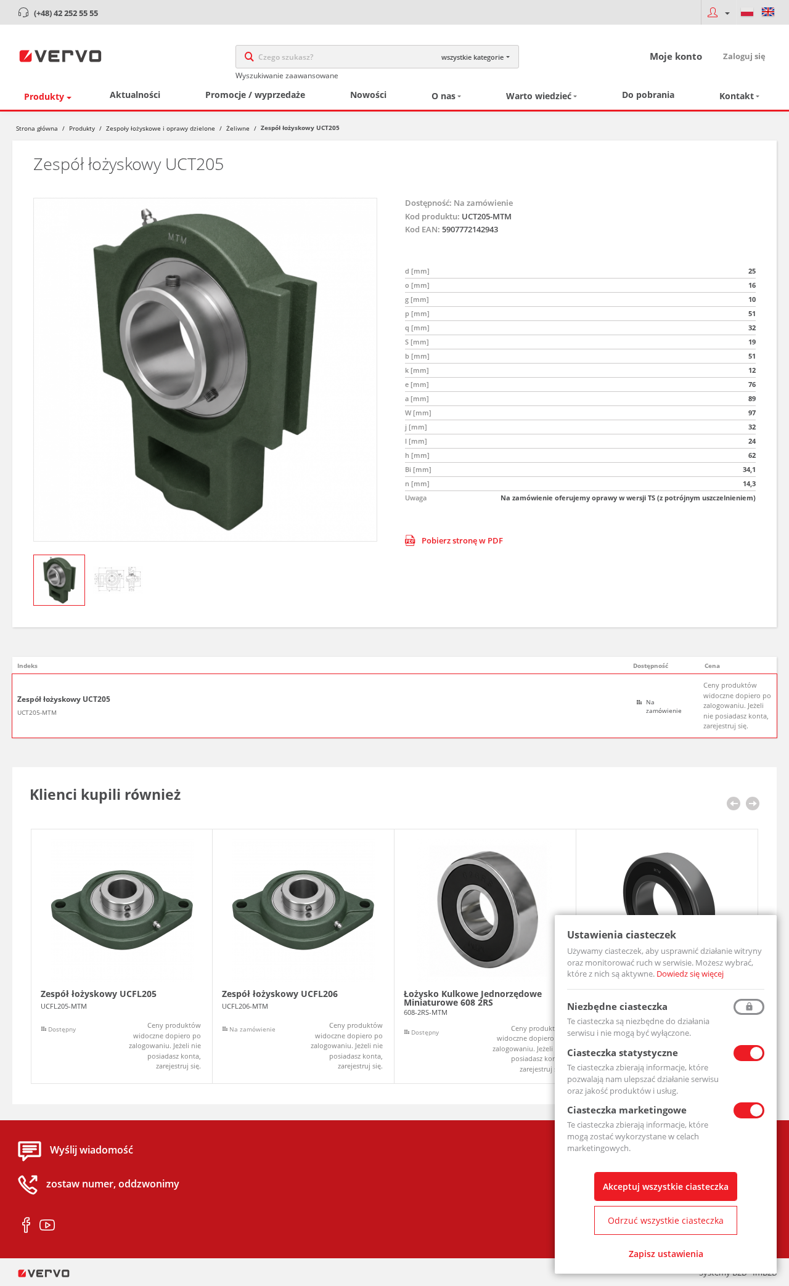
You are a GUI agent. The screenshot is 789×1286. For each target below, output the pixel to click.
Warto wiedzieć (538, 96)
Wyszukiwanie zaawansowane (286, 75)
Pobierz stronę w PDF (462, 540)
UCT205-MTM (37, 712)
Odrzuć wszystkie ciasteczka (666, 1220)
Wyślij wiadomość (91, 1150)
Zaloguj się (744, 56)
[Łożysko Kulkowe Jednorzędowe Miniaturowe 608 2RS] (485, 956)
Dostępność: (428, 202)
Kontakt (736, 96)
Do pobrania (648, 94)
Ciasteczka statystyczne (622, 1052)
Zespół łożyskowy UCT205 (63, 699)
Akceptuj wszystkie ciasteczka (666, 1186)
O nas (443, 96)
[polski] (747, 12)
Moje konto (676, 56)
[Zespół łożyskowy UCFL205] (121, 956)
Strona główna (37, 128)
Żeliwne (238, 128)
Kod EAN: (422, 229)
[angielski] (768, 12)
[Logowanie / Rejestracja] (718, 12)
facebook (26, 1225)
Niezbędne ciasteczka (617, 1006)
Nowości (368, 94)
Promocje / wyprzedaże (255, 94)
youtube (47, 1225)
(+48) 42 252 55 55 (66, 12)
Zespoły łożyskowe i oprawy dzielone (160, 128)
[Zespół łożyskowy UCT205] (205, 370)
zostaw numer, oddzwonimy (112, 1184)
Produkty (44, 96)
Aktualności (135, 94)
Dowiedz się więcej (690, 973)
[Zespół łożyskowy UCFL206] (303, 956)
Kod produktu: (432, 216)
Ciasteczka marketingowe (627, 1110)
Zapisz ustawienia (666, 1254)
